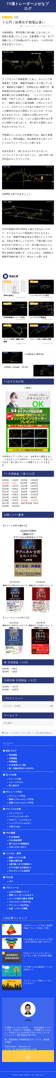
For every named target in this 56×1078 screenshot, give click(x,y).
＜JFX (27, 388)
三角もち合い (15, 827)
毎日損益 (13, 755)
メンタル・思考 (13, 853)
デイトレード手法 (17, 796)
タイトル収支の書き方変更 (21, 899)
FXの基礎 (10, 833)
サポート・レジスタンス (20, 820)
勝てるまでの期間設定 (19, 844)
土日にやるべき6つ (18, 847)
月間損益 (13, 758)
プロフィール (12, 887)
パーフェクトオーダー (19, 816)
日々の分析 (15, 733)
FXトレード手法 (14, 792)
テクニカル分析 (13, 809)
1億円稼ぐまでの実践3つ (20, 864)
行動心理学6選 (15, 861)
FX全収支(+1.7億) (17, 765)
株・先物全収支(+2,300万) (21, 768)
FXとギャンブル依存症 (19, 871)
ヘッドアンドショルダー (20, 823)
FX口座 (9, 877)
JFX (11, 881)
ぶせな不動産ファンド (19, 892)
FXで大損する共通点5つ (20, 868)
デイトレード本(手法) (19, 905)
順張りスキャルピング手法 (21, 799)
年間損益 (13, 762)
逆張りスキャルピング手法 (21, 803)
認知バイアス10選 (17, 858)
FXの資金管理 (15, 840)
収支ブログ (11, 751)
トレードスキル (16, 782)
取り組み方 (14, 785)
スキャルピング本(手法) (20, 902)
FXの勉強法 (14, 837)
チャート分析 (7, 17)
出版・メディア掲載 (18, 909)
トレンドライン (16, 813)
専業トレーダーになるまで (21, 895)
